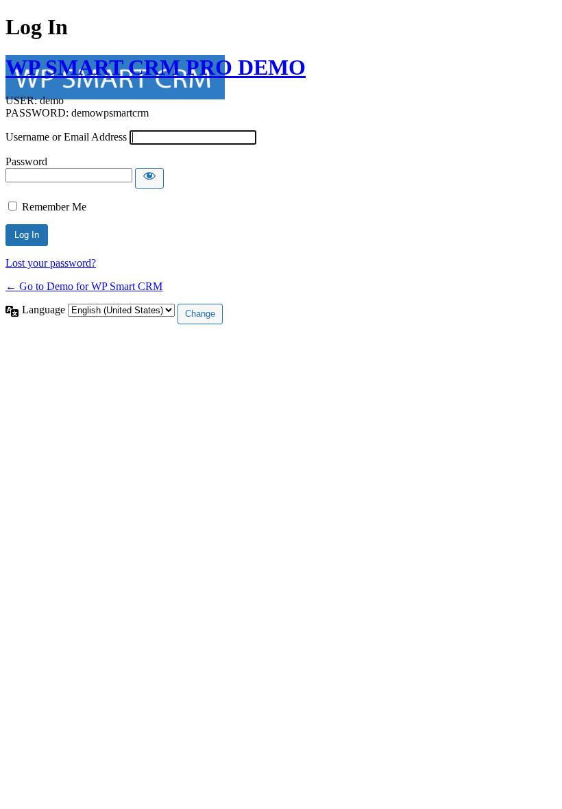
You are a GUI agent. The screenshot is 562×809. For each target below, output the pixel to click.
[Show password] (149, 178)
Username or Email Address (66, 137)
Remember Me (54, 207)
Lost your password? (50, 263)
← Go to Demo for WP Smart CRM (83, 286)
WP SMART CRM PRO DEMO (155, 67)
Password (26, 161)
